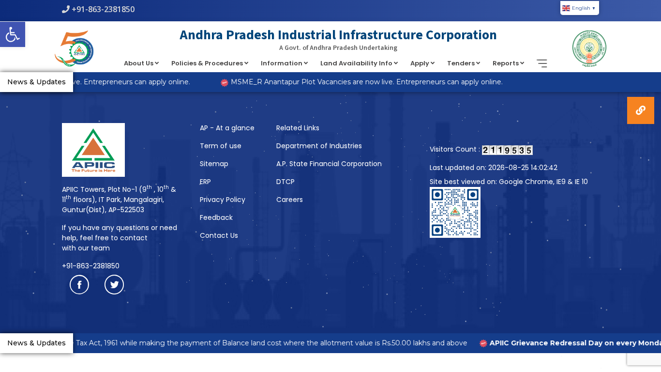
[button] (12, 34)
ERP (205, 181)
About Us (139, 63)
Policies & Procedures (207, 63)
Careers (289, 199)
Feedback (216, 217)
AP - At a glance (227, 128)
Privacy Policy (222, 199)
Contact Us (219, 235)
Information (282, 63)
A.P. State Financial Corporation (329, 164)
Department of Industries (319, 146)
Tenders (461, 63)
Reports (506, 63)
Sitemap (214, 164)
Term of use (220, 146)
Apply (420, 63)
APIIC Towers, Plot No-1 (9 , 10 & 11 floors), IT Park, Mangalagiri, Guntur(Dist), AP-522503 (119, 200)
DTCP (285, 181)
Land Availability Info (357, 63)
